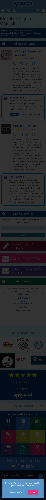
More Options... (17, 492)
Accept (32, 492)
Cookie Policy (28, 486)
